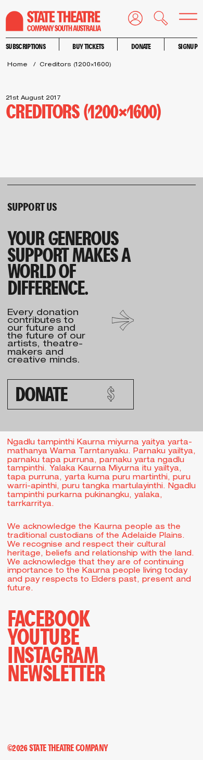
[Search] (155, 20)
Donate (141, 46)
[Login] (130, 20)
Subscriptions (25, 46)
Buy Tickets (88, 46)
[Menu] (182, 19)
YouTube (43, 635)
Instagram (52, 654)
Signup (187, 46)
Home (17, 65)
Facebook (48, 617)
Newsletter (56, 672)
